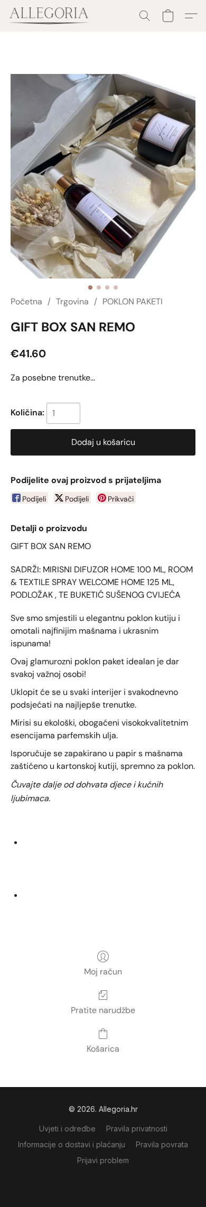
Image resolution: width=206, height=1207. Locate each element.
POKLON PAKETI (132, 301)
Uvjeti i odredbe (67, 1128)
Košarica (103, 1048)
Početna (26, 301)
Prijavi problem (103, 1160)
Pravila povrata (162, 1144)
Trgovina (72, 301)
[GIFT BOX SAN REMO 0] (103, 176)
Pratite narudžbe (103, 1010)
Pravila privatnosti (136, 1128)
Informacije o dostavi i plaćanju (71, 1144)
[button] (50, 16)
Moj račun (103, 971)
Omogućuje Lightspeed (103, 1178)
